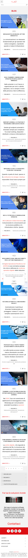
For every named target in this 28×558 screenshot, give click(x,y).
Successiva (18, 468)
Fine (21, 468)
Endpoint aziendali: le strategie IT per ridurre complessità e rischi (14, 122)
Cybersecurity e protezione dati (19, 49)
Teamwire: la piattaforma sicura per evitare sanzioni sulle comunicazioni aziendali (14, 393)
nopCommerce (16, 551)
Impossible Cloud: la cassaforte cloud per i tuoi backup (14, 169)
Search (26, 4)
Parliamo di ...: (7, 49)
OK (14, 281)
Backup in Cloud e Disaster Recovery (10, 185)
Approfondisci (14, 283)
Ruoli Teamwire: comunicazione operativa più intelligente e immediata (14, 79)
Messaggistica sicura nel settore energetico (14, 34)
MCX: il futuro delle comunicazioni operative (14, 216)
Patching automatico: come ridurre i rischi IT (14, 302)
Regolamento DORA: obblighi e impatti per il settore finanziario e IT (14, 259)
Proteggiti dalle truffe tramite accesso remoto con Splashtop (14, 345)
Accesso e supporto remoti (8, 139)
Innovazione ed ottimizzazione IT (15, 141)
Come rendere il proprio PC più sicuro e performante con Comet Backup (14, 440)
